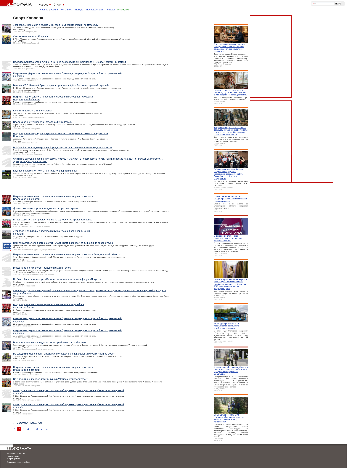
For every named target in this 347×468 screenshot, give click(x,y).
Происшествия (94, 9)
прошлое (35, 422)
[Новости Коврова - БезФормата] (16, 3)
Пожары (110, 9)
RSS (28, 462)
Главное (43, 9)
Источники (66, 9)
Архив (54, 9)
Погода (79, 9)
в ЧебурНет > (125, 9)
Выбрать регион (13, 459)
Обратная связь (13, 457)
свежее (22, 422)
